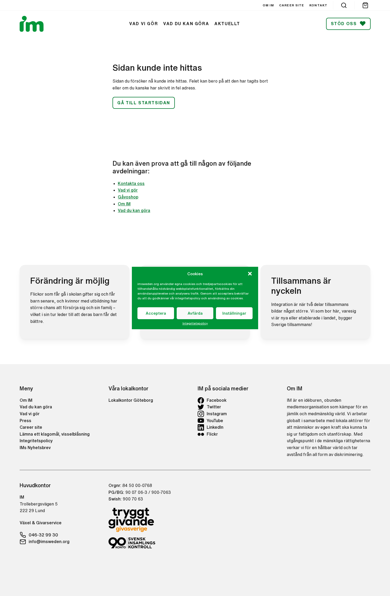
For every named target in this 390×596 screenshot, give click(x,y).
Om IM (124, 204)
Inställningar (234, 313)
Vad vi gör (128, 190)
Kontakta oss (131, 183)
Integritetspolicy (195, 323)
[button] (250, 273)
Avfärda (195, 313)
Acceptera (156, 313)
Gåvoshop (128, 197)
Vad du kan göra (134, 210)
